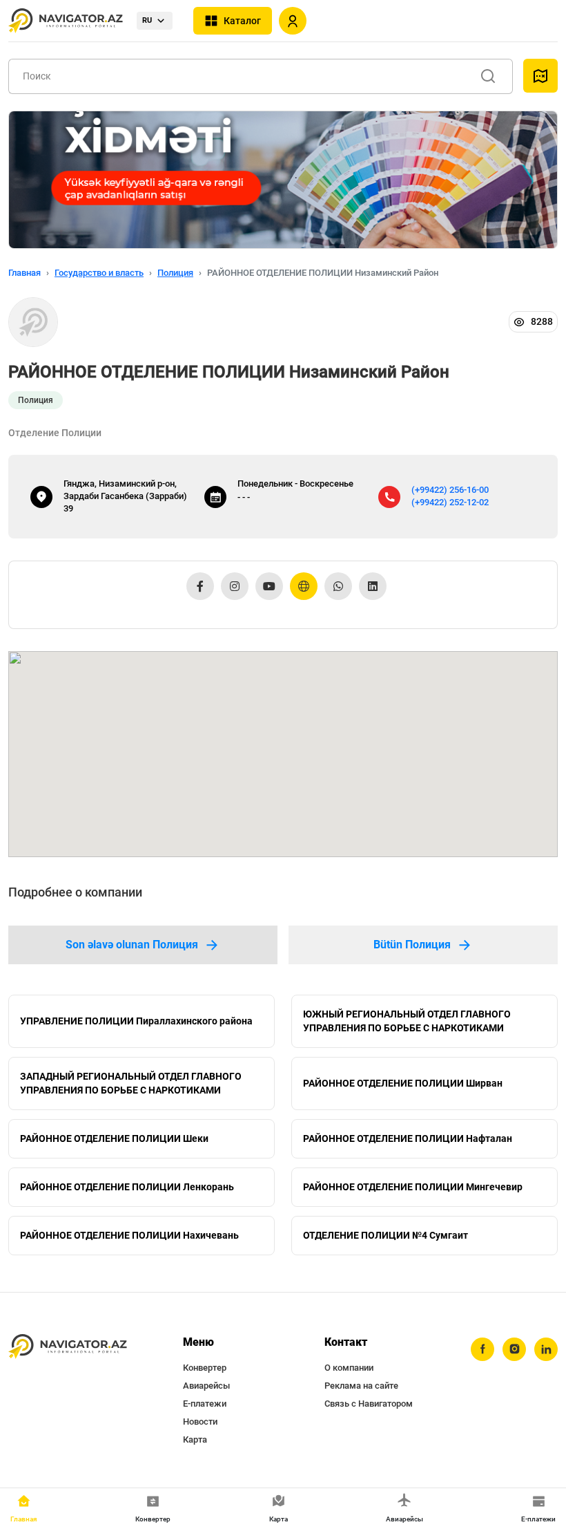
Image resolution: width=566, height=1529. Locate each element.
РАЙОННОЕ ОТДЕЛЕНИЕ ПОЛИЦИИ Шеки (114, 1138)
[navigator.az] (67, 1347)
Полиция (175, 273)
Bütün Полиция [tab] (412, 944)
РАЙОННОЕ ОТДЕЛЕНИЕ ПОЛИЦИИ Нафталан (407, 1138)
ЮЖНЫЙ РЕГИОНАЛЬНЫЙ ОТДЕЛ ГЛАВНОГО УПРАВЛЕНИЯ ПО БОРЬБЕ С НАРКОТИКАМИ (407, 1021)
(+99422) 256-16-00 (450, 490)
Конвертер (204, 1367)
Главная (24, 273)
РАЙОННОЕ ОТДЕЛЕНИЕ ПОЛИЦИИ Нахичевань (129, 1235)
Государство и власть (99, 273)
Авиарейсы (206, 1385)
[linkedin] (546, 1349)
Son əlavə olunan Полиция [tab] (132, 944)
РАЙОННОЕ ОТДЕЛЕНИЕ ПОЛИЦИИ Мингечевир (413, 1186)
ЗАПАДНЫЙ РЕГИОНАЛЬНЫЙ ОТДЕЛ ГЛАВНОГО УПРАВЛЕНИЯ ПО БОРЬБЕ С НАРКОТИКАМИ (131, 1083)
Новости (200, 1421)
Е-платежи (204, 1403)
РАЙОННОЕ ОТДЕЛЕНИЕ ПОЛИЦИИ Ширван (402, 1083)
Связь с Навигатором (368, 1403)
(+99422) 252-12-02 (450, 502)
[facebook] (482, 1349)
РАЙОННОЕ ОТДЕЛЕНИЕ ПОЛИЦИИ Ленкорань (127, 1186)
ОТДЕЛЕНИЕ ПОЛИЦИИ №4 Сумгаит (385, 1235)
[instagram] (514, 1349)
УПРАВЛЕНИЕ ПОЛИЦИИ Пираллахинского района (136, 1020)
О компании (348, 1367)
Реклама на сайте (361, 1385)
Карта (195, 1439)
